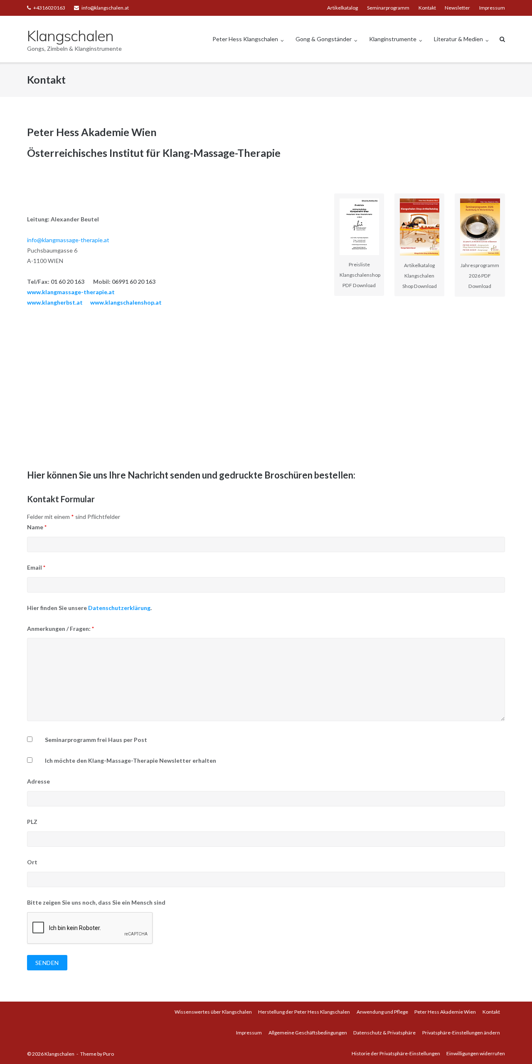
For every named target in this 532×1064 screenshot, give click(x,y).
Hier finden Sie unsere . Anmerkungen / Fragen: (89, 618)
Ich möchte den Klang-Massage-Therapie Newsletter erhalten (130, 760)
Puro (108, 1054)
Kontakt (427, 8)
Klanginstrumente (392, 38)
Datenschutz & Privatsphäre (384, 1032)
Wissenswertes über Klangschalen (213, 1012)
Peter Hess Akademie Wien (445, 1012)
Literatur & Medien (458, 38)
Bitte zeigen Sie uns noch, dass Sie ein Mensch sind (96, 902)
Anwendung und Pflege (382, 1012)
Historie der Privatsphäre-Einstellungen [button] (396, 1053)
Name (37, 527)
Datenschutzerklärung (119, 607)
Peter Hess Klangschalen (245, 38)
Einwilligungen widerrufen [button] (475, 1053)
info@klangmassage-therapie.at (68, 239)
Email (36, 567)
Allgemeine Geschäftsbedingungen (307, 1032)
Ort (32, 862)
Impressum (492, 8)
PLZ (32, 821)
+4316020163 (49, 8)
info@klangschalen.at (105, 8)
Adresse (38, 781)
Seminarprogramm (388, 8)
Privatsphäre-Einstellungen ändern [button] (461, 1032)
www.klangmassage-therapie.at (71, 291)
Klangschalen (59, 1054)
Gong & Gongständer (324, 38)
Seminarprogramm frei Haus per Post (96, 739)
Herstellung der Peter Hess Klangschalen (304, 1012)
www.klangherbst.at (55, 302)
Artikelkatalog (342, 8)
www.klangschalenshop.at (126, 302)
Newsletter (457, 8)
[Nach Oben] (511, 1044)
